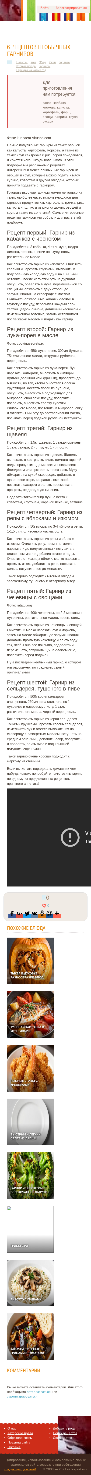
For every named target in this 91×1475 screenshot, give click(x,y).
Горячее (64, 62)
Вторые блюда (26, 66)
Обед (42, 62)
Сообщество (62, 1438)
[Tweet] (27, 916)
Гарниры (44, 66)
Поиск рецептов (65, 1433)
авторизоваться (39, 1392)
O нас (11, 1428)
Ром (33, 62)
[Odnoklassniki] (42, 916)
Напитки (22, 62)
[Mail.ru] (49, 916)
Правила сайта (18, 1442)
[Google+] (19, 916)
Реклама (14, 1447)
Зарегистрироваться (71, 8)
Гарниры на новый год (31, 70)
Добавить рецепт (66, 1428)
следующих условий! (20, 1469)
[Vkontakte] (34, 916)
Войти (44, 8)
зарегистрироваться (22, 1396)
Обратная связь (19, 1438)
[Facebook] (12, 916)
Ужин (52, 62)
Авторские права (20, 1433)
